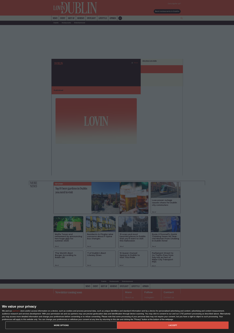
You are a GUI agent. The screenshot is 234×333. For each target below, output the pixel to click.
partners (16, 311)
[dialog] (117, 317)
